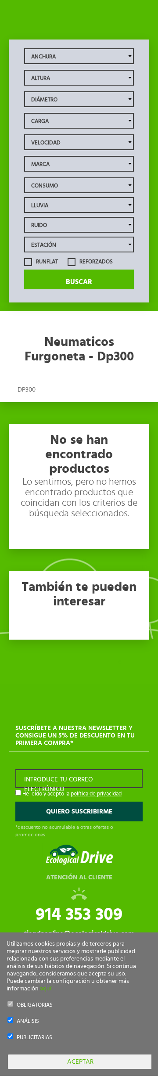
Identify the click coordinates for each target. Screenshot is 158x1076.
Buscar (79, 281)
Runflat (46, 262)
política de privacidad (96, 794)
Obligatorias (35, 1005)
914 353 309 (79, 914)
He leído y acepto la (71, 794)
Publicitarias (34, 1037)
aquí (45, 989)
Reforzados (95, 262)
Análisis (28, 1021)
